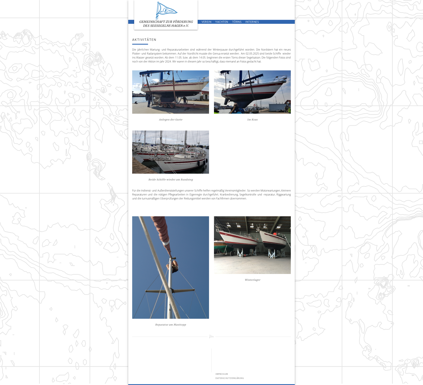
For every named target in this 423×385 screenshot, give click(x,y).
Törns (237, 21)
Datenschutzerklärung (229, 378)
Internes (252, 21)
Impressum (221, 374)
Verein (206, 21)
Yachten (221, 21)
